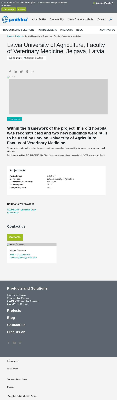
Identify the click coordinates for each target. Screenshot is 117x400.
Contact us (107, 30)
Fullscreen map (15, 119)
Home (10, 36)
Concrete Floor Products (18, 298)
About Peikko (39, 19)
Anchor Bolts (13, 212)
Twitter (21, 71)
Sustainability (57, 19)
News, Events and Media (80, 19)
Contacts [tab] (15, 237)
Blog (79, 30)
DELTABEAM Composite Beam (21, 210)
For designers (47, 30)
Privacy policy (13, 361)
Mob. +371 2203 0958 (20, 255)
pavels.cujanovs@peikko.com (23, 257)
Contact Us (20, 341)
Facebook (10, 71)
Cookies (10, 387)
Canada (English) (104, 3)
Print (27, 71)
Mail (32, 71)
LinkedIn (15, 71)
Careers (101, 19)
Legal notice (12, 369)
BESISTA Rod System (17, 303)
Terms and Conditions (17, 379)
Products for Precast (16, 295)
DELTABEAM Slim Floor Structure (23, 300)
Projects (66, 30)
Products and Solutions (18, 30)
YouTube (14, 341)
